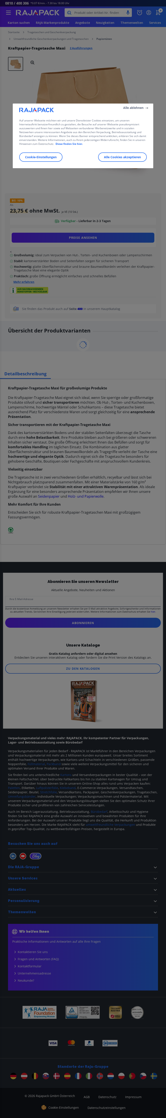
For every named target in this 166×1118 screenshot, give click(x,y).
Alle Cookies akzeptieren (122, 157)
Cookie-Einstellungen (41, 157)
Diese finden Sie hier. (69, 144)
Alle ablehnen (133, 108)
